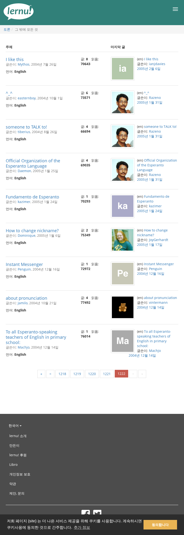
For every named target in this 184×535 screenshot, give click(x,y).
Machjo (23, 347)
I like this (15, 59)
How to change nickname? (32, 230)
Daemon (24, 171)
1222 (121, 373)
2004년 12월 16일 (150, 273)
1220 (92, 374)
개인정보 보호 (19, 474)
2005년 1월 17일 (149, 244)
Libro (13, 464)
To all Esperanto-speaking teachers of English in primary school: (36, 337)
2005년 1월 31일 (149, 102)
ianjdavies (157, 64)
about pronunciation (26, 298)
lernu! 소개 (18, 436)
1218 (62, 374)
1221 (107, 374)
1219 (77, 374)
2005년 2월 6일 (149, 68)
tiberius (24, 132)
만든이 (14, 445)
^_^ (9, 93)
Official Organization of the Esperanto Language (33, 163)
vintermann (158, 302)
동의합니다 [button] (160, 525)
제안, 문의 (16, 493)
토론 (7, 29)
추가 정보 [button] (82, 527)
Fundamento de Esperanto (32, 197)
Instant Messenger (24, 264)
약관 (12, 483)
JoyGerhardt (158, 239)
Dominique (26, 235)
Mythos (23, 64)
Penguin (24, 269)
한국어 (14, 425)
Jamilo (23, 303)
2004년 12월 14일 (150, 307)
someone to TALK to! (26, 127)
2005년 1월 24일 (149, 210)
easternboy (27, 98)
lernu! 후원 (18, 455)
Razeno (155, 97)
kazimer (24, 201)
